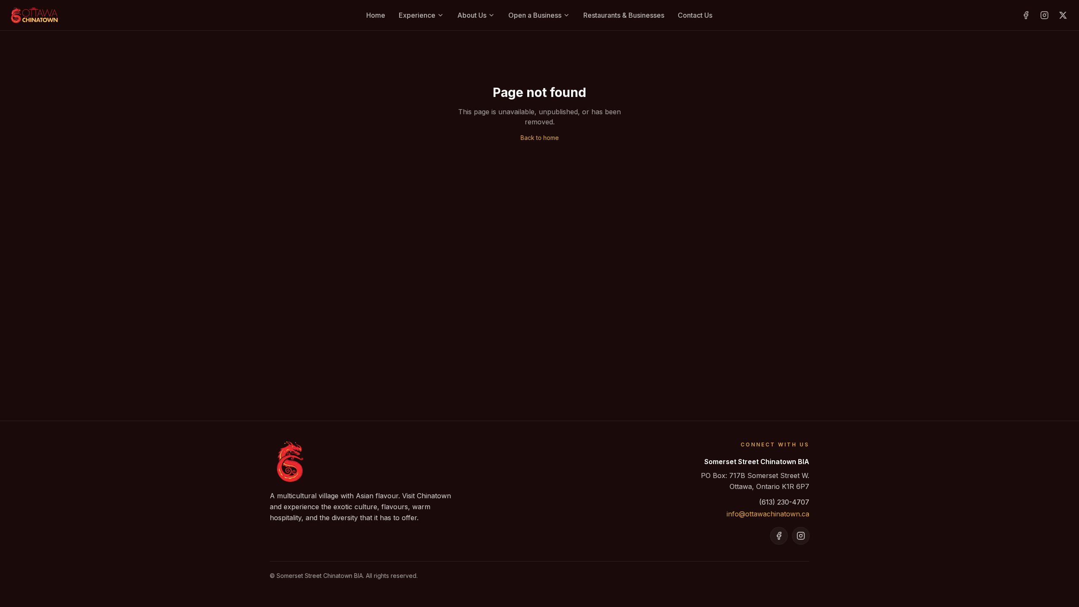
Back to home (540, 137)
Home (375, 15)
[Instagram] (1044, 15)
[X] (1063, 15)
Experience (417, 15)
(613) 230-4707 (784, 502)
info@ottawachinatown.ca (768, 514)
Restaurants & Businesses (623, 15)
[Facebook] (1026, 15)
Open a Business (534, 15)
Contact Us (695, 15)
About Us (471, 15)
